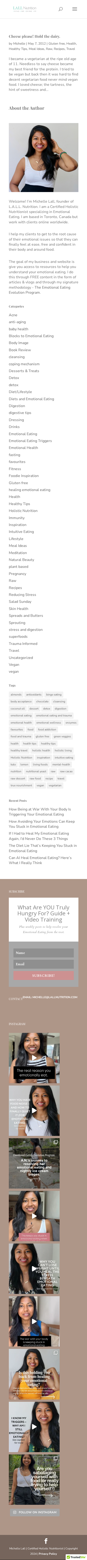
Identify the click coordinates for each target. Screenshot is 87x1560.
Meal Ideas (36, 49)
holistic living (63, 750)
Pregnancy (17, 573)
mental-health (61, 764)
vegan (14, 671)
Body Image (19, 342)
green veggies (62, 736)
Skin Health (18, 608)
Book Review (20, 350)
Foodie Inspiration (24, 475)
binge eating (53, 694)
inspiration (43, 757)
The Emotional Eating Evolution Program (39, 290)
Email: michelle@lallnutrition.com (50, 997)
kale (13, 764)
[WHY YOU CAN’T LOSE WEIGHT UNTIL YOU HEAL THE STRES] (34, 1269)
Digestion (17, 405)
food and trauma (21, 736)
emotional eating (21, 715)
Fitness (15, 468)
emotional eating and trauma (54, 715)
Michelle (19, 43)
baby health (18, 329)
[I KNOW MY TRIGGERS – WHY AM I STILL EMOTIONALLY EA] (34, 1427)
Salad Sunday (20, 601)
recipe (49, 778)
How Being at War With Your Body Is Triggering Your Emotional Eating (40, 812)
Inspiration (17, 524)
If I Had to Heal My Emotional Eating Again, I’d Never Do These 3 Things (39, 836)
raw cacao (66, 771)
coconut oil (18, 708)
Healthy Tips (18, 49)
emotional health (21, 722)
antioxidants (34, 694)
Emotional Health (23, 447)
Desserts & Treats (24, 370)
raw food (35, 778)
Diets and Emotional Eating (31, 399)
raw (53, 771)
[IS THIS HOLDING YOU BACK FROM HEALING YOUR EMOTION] (34, 1374)
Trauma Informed (23, 643)
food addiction (47, 729)
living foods (40, 764)
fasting (14, 454)
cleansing (17, 356)
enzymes (71, 722)
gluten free (42, 736)
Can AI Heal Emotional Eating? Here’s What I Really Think (40, 860)
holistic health (41, 750)
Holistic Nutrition (23, 510)
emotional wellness (48, 722)
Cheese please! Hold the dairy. (34, 36)
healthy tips (48, 743)
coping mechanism (24, 364)
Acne (13, 315)
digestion (60, 708)
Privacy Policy (48, 1554)
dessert (34, 708)
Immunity (17, 517)
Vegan (14, 664)
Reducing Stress (22, 594)
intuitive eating (64, 757)
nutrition (16, 771)
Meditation (18, 552)
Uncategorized (21, 657)
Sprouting (17, 622)
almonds (16, 694)
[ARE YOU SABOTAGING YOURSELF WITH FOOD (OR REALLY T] (34, 1479)
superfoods (18, 636)
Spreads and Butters (26, 615)
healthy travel (19, 750)
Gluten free (56, 43)
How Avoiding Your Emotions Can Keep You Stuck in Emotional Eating (42, 824)
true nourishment (21, 785)
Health (71, 43)
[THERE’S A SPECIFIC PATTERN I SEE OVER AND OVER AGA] (34, 1216)
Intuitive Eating (21, 531)
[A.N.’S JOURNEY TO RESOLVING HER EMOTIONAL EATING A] (34, 1163)
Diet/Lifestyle (20, 391)
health (15, 743)
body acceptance (21, 701)
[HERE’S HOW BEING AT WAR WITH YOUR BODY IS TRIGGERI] (34, 1321)
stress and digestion (26, 629)
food (30, 729)
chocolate (42, 701)
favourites (17, 461)
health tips (29, 743)
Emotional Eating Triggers (30, 440)
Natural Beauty (21, 559)
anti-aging (17, 322)
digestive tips (20, 412)
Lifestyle (16, 538)
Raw (49, 49)
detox (13, 385)
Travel (70, 49)
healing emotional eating (29, 489)
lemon (24, 764)
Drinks (14, 426)
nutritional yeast (36, 771)
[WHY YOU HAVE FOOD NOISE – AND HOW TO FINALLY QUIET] (34, 1111)
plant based (18, 566)
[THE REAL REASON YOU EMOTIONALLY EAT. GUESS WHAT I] (34, 1058)
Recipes (59, 49)
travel (61, 778)
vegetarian (55, 785)
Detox (14, 377)
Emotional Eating (23, 434)
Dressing (16, 419)
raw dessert (18, 778)
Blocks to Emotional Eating (31, 336)
